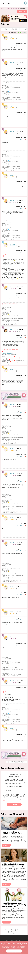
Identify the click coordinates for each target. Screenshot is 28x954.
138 (16, 29)
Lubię (21, 45)
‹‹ (6, 29)
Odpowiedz (22, 11)
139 (18, 29)
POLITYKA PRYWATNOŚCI (16, 938)
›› (25, 29)
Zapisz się (14, 804)
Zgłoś (25, 45)
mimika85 (11, 62)
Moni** (11, 329)
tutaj (4, 800)
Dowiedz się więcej (21, 947)
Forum (2, 8)
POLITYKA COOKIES (10, 940)
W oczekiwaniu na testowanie (12, 8)
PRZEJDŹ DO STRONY (14, 951)
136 (11, 29)
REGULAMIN (17, 940)
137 (13, 29)
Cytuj (17, 45)
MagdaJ (11, 37)
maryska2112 (12, 244)
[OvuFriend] (7, 4)
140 (20, 29)
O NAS (9, 938)
